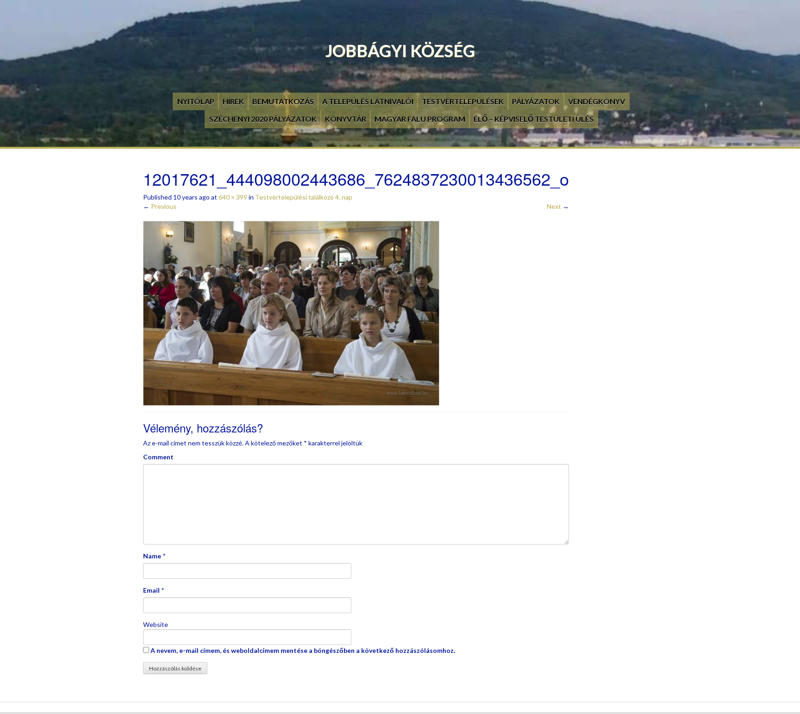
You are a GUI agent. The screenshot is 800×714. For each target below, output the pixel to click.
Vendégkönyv (596, 101)
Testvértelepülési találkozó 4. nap (303, 197)
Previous (159, 206)
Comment (158, 457)
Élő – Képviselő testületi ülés (534, 118)
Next (558, 206)
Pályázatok (536, 101)
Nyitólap (195, 101)
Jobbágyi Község (400, 50)
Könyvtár (345, 118)
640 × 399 (233, 197)
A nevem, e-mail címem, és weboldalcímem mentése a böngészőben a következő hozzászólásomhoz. (302, 650)
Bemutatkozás (283, 101)
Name (152, 556)
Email (151, 590)
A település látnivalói (367, 101)
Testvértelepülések (463, 101)
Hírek (233, 101)
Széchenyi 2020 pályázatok (263, 118)
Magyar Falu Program (420, 118)
